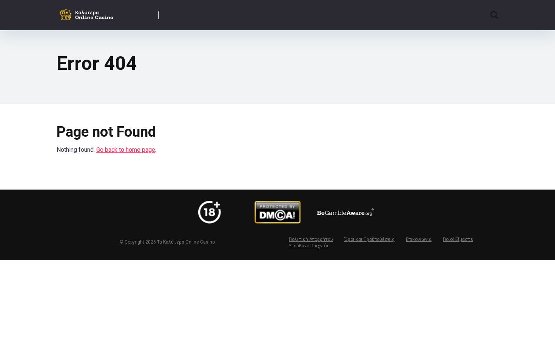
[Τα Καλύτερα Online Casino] (88, 12)
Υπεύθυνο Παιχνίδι (308, 245)
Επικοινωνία (419, 239)
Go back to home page (125, 149)
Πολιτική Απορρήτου (311, 239)
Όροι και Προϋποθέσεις (369, 239)
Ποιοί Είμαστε (458, 239)
